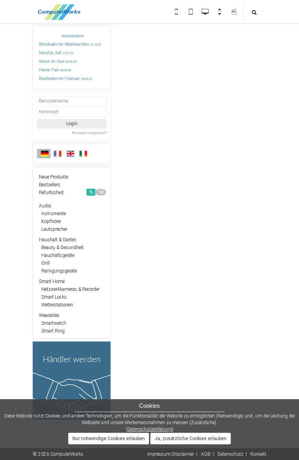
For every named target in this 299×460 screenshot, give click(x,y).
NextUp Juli (56, 52)
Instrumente (52, 213)
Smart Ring (52, 331)
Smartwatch (52, 323)
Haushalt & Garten (57, 239)
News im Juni (57, 61)
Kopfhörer (50, 221)
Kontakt (258, 454)
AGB (206, 454)
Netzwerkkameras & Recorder (69, 289)
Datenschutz (230, 454)
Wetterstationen (56, 305)
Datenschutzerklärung (149, 429)
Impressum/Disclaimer (170, 454)
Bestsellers (49, 185)
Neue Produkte (53, 177)
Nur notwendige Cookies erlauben (108, 438)
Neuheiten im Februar (65, 78)
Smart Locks (53, 297)
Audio (45, 206)
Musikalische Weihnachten (70, 44)
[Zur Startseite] (61, 11)
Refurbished (71, 192)
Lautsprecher (53, 229)
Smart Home (52, 281)
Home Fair (55, 69)
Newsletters (73, 36)
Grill (44, 263)
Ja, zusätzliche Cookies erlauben (191, 438)
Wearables (49, 315)
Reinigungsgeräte (58, 271)
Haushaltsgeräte (56, 255)
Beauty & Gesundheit (61, 247)
